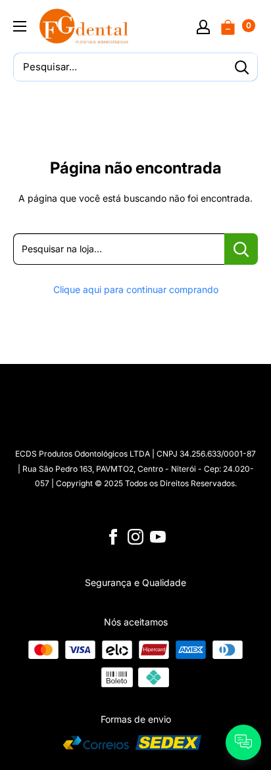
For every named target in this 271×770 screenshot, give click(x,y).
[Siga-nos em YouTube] (158, 537)
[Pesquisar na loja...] (241, 249)
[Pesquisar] (241, 67)
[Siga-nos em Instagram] (135, 537)
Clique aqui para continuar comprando (135, 289)
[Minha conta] (203, 26)
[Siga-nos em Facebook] (113, 537)
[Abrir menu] (19, 26)
